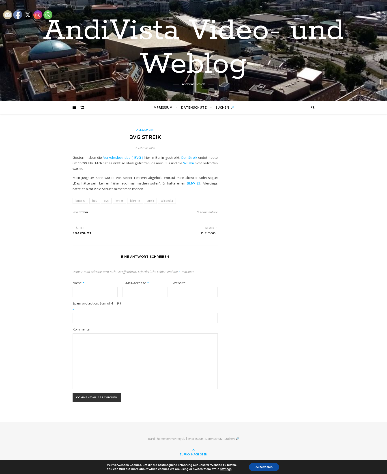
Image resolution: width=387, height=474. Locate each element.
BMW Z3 (192, 183)
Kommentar (82, 329)
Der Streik (189, 157)
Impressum (163, 107)
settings (226, 469)
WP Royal (177, 439)
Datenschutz (194, 107)
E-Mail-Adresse (136, 283)
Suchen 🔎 (224, 107)
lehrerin (135, 201)
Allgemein (145, 130)
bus (94, 201)
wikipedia (167, 201)
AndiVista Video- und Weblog (193, 47)
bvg (106, 201)
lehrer (119, 201)
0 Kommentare (207, 212)
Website (179, 283)
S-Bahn (188, 163)
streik (150, 201)
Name (78, 283)
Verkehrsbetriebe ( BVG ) (123, 157)
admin (83, 212)
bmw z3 (80, 201)
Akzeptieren (264, 467)
